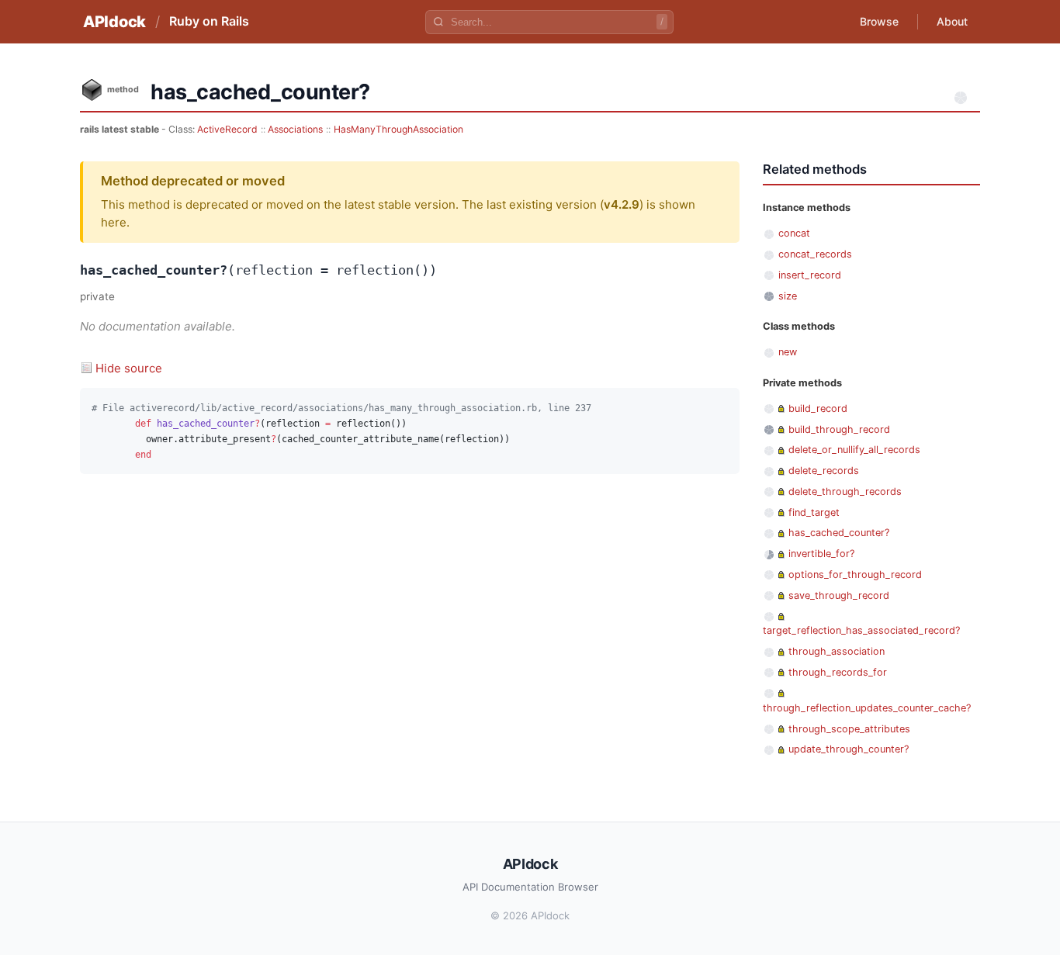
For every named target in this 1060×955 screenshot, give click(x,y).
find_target (814, 512)
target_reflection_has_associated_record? (861, 630)
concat (794, 233)
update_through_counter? (848, 749)
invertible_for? (821, 553)
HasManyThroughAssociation (398, 129)
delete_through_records (845, 491)
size (787, 296)
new (787, 352)
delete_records (823, 470)
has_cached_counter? (838, 532)
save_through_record (838, 595)
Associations (295, 129)
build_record (817, 408)
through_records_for (837, 672)
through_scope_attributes (849, 729)
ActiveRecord (227, 129)
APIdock (114, 21)
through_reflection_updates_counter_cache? (867, 708)
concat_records (815, 254)
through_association (836, 651)
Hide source (128, 368)
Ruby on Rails (209, 21)
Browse (879, 21)
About (952, 21)
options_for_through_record (855, 574)
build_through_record (839, 429)
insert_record (809, 275)
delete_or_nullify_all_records (854, 449)
